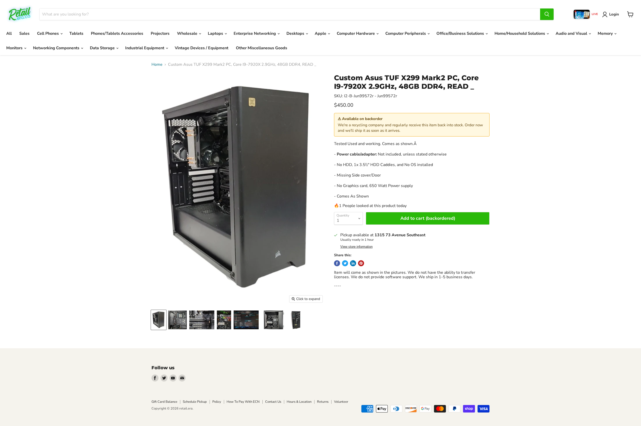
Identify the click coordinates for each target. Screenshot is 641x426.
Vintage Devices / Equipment (201, 48)
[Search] (547, 14)
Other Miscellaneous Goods (261, 48)
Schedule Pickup (195, 402)
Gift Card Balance (164, 402)
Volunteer (341, 402)
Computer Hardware (356, 33)
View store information (356, 246)
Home (157, 64)
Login (614, 14)
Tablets (76, 33)
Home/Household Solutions (520, 33)
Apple (321, 33)
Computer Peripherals (406, 33)
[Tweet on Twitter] (345, 263)
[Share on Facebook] (337, 263)
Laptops (216, 33)
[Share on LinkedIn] (353, 263)
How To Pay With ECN (243, 402)
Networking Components (56, 48)
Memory (606, 33)
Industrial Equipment (145, 48)
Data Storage (103, 48)
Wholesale (187, 33)
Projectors (160, 33)
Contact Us (273, 402)
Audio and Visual (572, 33)
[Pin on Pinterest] (361, 263)
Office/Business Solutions (460, 33)
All (9, 33)
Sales (24, 33)
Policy (216, 402)
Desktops (295, 33)
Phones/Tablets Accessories (117, 33)
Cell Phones (48, 33)
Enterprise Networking (255, 33)
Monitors (15, 48)
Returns (323, 402)
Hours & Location (299, 402)
